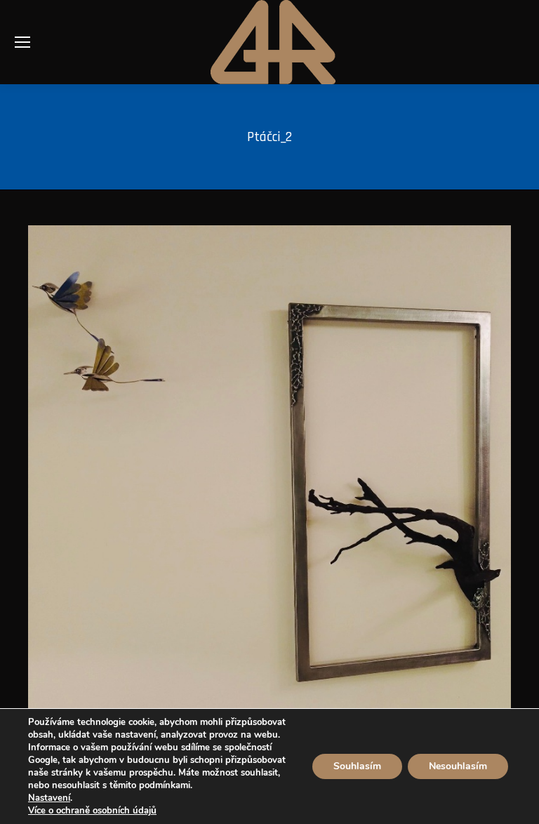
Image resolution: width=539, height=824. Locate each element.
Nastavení (49, 798)
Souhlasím (357, 766)
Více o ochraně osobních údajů (92, 810)
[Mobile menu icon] (22, 42)
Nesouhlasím (458, 766)
